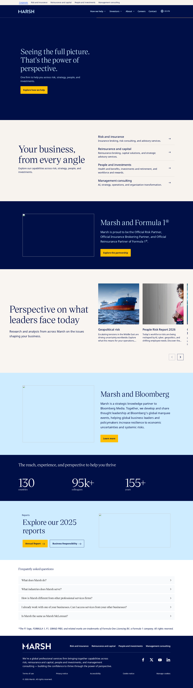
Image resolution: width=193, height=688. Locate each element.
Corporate (23, 2)
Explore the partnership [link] (115, 252)
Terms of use (28, 673)
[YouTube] (160, 660)
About (129, 11)
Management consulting (109, 2)
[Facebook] (143, 660)
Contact (153, 11)
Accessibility (95, 673)
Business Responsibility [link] (65, 543)
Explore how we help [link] (34, 90)
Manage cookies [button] (163, 673)
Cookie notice (128, 673)
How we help (96, 11)
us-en (167, 11)
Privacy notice (62, 673)
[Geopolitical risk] (118, 303)
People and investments (85, 2)
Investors (114, 11)
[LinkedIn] (168, 660)
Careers (141, 11)
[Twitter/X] (151, 660)
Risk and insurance (39, 2)
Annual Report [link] (33, 543)
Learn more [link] (109, 438)
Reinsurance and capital (61, 2)
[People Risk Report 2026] (163, 303)
